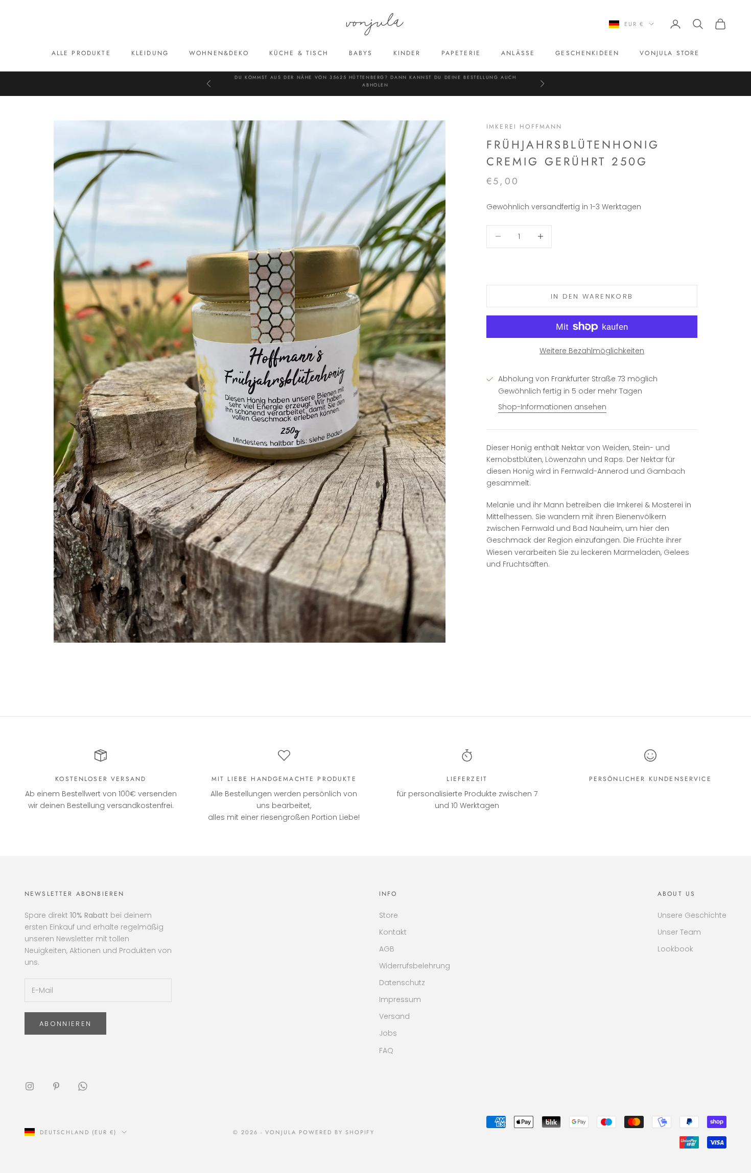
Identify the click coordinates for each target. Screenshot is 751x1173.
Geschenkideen (587, 53)
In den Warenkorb (592, 296)
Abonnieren (65, 1024)
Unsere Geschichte (692, 915)
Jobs (388, 1033)
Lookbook (675, 949)
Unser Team (679, 932)
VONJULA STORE (669, 53)
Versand (394, 1016)
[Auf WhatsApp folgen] (83, 1086)
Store (388, 915)
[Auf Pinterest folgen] (56, 1086)
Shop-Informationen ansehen (552, 407)
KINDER (407, 53)
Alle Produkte (81, 53)
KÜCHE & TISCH (298, 53)
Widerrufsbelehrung (414, 966)
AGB (386, 949)
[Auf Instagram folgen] (30, 1086)
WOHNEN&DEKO (219, 53)
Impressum (400, 999)
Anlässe (518, 53)
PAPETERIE (461, 53)
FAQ (386, 1050)
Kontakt (393, 932)
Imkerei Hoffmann (524, 126)
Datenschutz (402, 983)
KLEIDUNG (150, 53)
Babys (361, 53)
